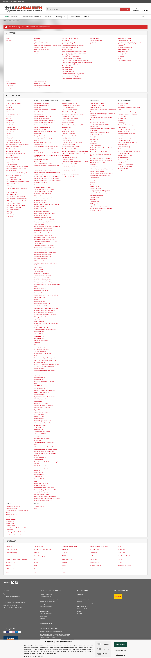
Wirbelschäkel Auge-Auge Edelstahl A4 (44, 487)
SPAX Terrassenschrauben (69, 157)
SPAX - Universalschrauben (13, 103)
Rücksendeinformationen (46, 606)
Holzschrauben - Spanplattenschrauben (45, 131)
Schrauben (37, 140)
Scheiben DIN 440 (39, 336)
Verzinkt (36, 445)
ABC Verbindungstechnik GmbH (99, 546)
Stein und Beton (94, 186)
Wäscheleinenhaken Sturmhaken (43, 500)
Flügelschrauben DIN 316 (40, 183)
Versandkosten (43, 616)
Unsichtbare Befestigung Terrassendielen (17, 166)
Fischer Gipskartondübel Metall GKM (44, 123)
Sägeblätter (93, 199)
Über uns (79, 611)
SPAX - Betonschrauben (12, 184)
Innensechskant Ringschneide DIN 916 (44, 189)
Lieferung (42, 604)
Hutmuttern (37, 299)
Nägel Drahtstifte (39, 416)
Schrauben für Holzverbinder (42, 233)
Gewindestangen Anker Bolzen (42, 421)
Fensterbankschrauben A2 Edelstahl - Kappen (46, 176)
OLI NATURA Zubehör (68, 120)
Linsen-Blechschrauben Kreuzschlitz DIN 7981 (46, 153)
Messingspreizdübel (39, 394)
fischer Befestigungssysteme (42, 556)
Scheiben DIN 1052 (39, 332)
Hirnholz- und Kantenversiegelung (127, 114)
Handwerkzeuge (94, 167)
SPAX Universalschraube (40, 261)
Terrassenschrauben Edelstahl (42, 276)
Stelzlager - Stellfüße (68, 123)
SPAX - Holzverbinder (11, 192)
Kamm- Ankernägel (39, 414)
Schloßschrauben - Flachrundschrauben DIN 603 (47, 226)
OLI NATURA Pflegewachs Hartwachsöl (73, 114)
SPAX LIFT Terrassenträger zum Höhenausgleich (75, 151)
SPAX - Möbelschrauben (12, 129)
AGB (41, 621)
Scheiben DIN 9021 (39, 338)
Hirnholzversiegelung (68, 176)
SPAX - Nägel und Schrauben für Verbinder (17, 201)
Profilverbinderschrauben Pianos (43, 230)
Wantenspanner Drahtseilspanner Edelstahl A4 (47, 498)
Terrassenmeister (67, 569)
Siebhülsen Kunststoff (124, 160)
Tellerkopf (8, 112)
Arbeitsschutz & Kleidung (13, 506)
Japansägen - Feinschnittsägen (98, 206)
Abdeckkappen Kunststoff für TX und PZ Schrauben (45, 454)
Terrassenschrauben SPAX (69, 164)
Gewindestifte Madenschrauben (43, 187)
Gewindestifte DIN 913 (40, 200)
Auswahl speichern (120, 650)
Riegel (35, 356)
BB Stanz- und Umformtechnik (42, 549)
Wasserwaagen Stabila (96, 195)
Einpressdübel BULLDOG (40, 388)
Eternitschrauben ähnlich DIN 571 (43, 163)
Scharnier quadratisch (40, 347)
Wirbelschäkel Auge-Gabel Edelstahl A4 (45, 490)
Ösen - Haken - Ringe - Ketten (42, 468)
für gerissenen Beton (39, 427)
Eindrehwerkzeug (38, 271)
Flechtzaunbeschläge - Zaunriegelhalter (45, 358)
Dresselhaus (93, 552)
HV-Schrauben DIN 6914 (40, 207)
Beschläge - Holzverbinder (41, 340)
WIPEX (63, 572)
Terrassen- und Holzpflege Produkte (72, 142)
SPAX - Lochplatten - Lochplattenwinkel (16, 198)
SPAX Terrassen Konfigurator (83, 609)
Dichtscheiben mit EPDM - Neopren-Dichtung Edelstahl (46, 324)
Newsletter (79, 613)
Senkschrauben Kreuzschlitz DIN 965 (44, 248)
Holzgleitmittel (122, 118)
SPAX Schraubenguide (82, 606)
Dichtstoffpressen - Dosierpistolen (99, 152)
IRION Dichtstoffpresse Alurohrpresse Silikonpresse (100, 155)
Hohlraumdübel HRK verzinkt (42, 392)
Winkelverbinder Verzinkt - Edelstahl (44, 381)
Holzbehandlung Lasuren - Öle (126, 129)
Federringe (37, 319)
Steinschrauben (38, 267)
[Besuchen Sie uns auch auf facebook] (12, 582)
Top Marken (79, 601)
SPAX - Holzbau (10, 131)
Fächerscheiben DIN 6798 (41, 327)
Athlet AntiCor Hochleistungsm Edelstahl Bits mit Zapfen (102, 114)
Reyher (64, 565)
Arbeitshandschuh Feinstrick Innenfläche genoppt (17, 511)
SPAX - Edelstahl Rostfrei (12, 114)
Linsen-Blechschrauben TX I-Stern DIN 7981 (46, 147)
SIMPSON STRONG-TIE (124, 565)
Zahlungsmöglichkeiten (46, 613)
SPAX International (11, 569)
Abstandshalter (10, 162)
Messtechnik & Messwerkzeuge (99, 193)
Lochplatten (37, 375)
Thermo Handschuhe (11, 515)
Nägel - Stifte (37, 410)
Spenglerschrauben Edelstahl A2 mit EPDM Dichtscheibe (45, 264)
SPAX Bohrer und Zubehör (69, 149)
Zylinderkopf (9, 138)
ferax (7, 556)
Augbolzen (37, 470)
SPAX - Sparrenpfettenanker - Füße (15, 205)
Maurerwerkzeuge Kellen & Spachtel (100, 175)
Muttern (36, 286)
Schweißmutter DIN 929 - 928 (42, 304)
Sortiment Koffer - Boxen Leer (42, 407)
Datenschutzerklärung (45, 596)
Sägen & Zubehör (95, 197)
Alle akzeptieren (120, 644)
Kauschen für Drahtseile (40, 479)
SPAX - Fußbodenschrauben (13, 179)
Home (4, 20)
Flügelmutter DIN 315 (39, 297)
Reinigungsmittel (122, 162)
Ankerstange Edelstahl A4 (41, 434)
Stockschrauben (38, 269)
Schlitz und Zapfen (39, 196)
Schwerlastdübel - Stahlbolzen (42, 438)
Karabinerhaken (38, 477)
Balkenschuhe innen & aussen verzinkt (44, 370)
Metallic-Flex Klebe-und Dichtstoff (127, 142)
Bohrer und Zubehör (11, 164)
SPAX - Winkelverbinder (12, 209)
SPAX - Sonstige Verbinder (13, 203)
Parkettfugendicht (123, 127)
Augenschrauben (38, 472)
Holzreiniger (121, 123)
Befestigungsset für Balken (13, 140)
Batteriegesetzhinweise (46, 623)
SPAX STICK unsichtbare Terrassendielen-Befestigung (73, 154)
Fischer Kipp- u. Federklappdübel (43, 125)
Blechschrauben (38, 144)
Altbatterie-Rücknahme (46, 594)
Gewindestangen (38, 429)
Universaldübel (38, 401)
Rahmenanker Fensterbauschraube (15, 153)
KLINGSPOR (93, 559)
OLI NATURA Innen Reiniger (69, 112)
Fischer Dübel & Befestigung (41, 103)
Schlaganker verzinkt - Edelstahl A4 (44, 442)
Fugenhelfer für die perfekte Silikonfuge (129, 107)
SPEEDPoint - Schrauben (41, 258)
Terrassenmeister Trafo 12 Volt (70, 136)
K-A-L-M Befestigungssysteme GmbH (16, 559)
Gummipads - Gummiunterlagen (71, 105)
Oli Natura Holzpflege (68, 107)
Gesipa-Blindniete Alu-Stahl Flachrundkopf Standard (45, 462)
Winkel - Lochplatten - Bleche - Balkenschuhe (46, 364)
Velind (119, 569)
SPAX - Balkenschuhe (11, 194)
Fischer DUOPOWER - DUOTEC (42, 116)
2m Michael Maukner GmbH (69, 546)
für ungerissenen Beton (40, 425)
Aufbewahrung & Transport (97, 103)
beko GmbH (65, 549)
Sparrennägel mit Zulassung (41, 412)
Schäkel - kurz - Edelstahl (41, 483)
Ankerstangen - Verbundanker (42, 431)
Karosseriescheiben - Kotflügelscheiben (45, 329)
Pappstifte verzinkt (39, 418)
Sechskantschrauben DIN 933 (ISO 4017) (45, 237)
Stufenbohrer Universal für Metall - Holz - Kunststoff (101, 148)
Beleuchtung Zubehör (68, 131)
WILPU (35, 572)
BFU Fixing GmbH (95, 549)
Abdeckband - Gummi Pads (13, 160)
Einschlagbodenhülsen (40, 351)
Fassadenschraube (11, 125)
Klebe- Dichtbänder (123, 131)
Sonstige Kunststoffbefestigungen (43, 138)
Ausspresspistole (123, 157)
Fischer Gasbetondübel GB (41, 118)
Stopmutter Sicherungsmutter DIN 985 (44, 310)
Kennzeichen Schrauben (40, 215)
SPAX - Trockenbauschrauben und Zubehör (17, 181)
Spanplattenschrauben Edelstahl (43, 254)
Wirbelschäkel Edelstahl (40, 485)
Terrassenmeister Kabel (68, 133)
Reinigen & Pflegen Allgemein (14, 534)
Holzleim (120, 120)
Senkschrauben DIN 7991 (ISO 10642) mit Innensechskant (45, 242)
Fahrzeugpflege (10, 523)
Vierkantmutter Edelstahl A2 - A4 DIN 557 (45, 314)
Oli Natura (8, 565)
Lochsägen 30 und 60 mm (69, 138)
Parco (35, 565)
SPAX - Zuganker (10, 212)
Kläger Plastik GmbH (67, 559)
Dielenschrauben (38, 161)
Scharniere (37, 342)
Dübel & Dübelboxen (39, 386)
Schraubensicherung (124, 147)
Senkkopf (8, 105)
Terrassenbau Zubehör (12, 157)
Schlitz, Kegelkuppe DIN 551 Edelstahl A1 (45, 198)
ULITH (91, 569)
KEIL (35, 559)
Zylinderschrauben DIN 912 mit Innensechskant (47, 284)
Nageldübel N (37, 133)
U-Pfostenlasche (38, 379)
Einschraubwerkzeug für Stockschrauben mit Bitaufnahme (102, 129)
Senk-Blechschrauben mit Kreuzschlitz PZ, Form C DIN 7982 (47, 156)
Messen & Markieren (95, 188)
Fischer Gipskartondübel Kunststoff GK (44, 120)
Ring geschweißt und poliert (41, 494)
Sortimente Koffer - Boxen (41, 403)
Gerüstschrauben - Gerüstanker (43, 185)
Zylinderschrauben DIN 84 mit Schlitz (44, 282)
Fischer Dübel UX (38, 114)
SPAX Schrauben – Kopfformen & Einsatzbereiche (88, 604)
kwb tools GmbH (10, 562)
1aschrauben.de (38, 546)
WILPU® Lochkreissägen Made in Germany (101, 208)
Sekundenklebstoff (123, 153)
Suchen (125, 9)
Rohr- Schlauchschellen (40, 466)
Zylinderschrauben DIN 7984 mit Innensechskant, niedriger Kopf (43, 279)
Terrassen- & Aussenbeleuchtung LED (72, 125)
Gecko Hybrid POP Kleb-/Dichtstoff (127, 138)
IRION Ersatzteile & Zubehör (97, 162)
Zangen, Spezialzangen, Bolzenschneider (101, 173)
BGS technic (121, 549)
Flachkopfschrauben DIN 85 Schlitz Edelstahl (46, 178)
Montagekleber (122, 144)
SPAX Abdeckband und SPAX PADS (71, 147)
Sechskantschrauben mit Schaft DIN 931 (45, 239)
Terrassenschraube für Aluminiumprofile (17, 173)
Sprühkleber (121, 149)
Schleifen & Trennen (95, 210)
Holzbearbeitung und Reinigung (127, 112)
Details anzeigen (120, 655)
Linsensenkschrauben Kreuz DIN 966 (44, 220)
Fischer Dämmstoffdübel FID (41, 105)
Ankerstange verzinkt (40, 436)
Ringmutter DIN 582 (39, 301)
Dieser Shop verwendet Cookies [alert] (58, 642)
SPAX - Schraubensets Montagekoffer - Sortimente (17, 189)
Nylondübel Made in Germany (42, 399)
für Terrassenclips (11, 177)
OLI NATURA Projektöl (68, 116)
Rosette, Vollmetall (39, 321)
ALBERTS (120, 546)
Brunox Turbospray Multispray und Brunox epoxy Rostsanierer (19, 528)
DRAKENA (64, 552)
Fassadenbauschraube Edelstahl (43, 168)
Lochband (36, 373)
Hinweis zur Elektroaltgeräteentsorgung (49, 599)
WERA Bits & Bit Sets (96, 135)
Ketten (35, 481)
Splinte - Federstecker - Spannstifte (44, 447)
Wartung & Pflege (10, 525)
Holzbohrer (93, 141)
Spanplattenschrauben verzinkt (42, 256)
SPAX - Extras (9, 216)
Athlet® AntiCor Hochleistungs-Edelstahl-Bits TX (103, 110)
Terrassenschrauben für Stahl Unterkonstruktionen (70, 171)
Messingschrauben (39, 224)
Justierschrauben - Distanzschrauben (44, 213)
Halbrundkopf (9, 107)
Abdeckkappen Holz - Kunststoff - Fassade (45, 449)
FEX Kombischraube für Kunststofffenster (17, 144)
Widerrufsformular (44, 611)
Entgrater (93, 164)
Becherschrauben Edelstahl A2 (42, 142)
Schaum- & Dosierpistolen (125, 164)
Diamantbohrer (94, 139)
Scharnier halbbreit (39, 345)
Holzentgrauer (122, 116)
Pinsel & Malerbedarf (11, 519)
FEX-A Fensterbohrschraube (13, 147)
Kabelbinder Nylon (11, 517)
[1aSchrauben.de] (23, 9)
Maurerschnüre (94, 177)
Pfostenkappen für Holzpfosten (42, 353)
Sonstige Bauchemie (39, 136)
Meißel (92, 184)
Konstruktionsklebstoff (124, 140)
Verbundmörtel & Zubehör (125, 155)
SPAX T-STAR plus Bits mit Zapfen (99, 132)
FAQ (78, 596)
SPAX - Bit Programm (11, 214)
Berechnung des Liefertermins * (47, 601)
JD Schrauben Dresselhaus (41, 211)
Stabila (36, 569)
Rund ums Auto (10, 521)
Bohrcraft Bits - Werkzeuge (97, 122)
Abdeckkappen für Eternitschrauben (44, 451)
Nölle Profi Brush (94, 562)
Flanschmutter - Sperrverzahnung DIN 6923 (46, 295)
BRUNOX (36, 552)
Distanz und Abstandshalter (69, 103)
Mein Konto (21, 1)
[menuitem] (11, 17)
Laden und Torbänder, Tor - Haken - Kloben (45, 360)
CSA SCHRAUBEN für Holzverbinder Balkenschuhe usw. (44, 367)
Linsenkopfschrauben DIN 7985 (42, 217)
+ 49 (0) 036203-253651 (10, 594)
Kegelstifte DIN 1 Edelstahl (41, 202)
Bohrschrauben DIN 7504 (41, 159)
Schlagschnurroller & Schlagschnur (100, 191)
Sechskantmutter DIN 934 (41, 306)
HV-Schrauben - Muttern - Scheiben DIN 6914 (46, 204)
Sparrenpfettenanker (40, 377)
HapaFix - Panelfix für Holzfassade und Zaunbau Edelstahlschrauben (47, 173)
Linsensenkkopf (10, 109)
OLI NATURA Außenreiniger (69, 109)
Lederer (36, 562)
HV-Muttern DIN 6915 (40, 288)
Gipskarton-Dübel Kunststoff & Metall (44, 390)
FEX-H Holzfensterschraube (13, 149)
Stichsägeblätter (94, 204)
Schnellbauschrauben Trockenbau (43, 228)
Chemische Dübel (123, 103)
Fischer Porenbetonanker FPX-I (42, 127)
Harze (119, 109)
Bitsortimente (94, 120)
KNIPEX (120, 559)
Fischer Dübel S (38, 107)
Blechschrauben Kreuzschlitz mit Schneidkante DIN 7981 (47, 150)
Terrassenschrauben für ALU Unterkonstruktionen (70, 167)
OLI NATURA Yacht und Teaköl (70, 118)
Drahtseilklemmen (39, 474)
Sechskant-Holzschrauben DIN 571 (43, 235)
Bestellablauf (80, 594)
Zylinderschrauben (39, 506)
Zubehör (92, 182)
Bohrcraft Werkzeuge (11, 552)
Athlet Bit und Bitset (95, 107)
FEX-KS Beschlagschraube (13, 151)
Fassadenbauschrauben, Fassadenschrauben (46, 165)
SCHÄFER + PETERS (95, 565)
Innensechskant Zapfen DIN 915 (42, 193)
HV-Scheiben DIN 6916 (40, 209)
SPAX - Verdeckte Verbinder (13, 207)
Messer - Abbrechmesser (97, 171)
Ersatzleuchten (66, 140)
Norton (120, 562)
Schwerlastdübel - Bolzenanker (42, 423)
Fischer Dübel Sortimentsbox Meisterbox (45, 109)
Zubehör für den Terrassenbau (70, 174)
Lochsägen (93, 180)
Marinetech (65, 562)
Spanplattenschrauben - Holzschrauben (45, 252)
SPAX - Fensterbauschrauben (14, 142)
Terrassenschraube (11, 170)
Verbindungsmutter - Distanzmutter (43, 312)
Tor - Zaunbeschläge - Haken (42, 349)
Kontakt (15, 1)
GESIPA (64, 556)
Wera (7, 572)
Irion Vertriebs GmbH (124, 556)
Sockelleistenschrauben (40, 250)
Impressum (42, 618)
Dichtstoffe (121, 105)
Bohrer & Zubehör (95, 137)
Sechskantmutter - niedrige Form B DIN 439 (46, 308)
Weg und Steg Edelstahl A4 (13, 175)
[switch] (99, 644)
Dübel (35, 383)
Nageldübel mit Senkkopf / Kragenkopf (44, 397)
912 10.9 (36, 508)
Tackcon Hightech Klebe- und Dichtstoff (129, 151)
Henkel (92, 556)
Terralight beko (66, 129)
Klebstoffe (121, 136)
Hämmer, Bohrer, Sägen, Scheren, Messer (101, 169)
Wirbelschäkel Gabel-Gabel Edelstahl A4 (45, 492)
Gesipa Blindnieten (39, 459)
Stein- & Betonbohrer (96, 145)
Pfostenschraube (10, 127)
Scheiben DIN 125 (38, 334)
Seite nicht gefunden (14, 20)
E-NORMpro (121, 552)
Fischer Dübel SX (38, 112)
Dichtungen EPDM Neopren (41, 273)
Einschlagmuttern (39, 293)
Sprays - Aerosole (123, 168)
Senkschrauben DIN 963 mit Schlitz (43, 245)
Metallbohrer (93, 143)
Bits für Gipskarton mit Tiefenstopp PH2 (101, 117)
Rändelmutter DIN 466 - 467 (41, 290)
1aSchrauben (9, 546)
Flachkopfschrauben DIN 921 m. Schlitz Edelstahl (47, 180)
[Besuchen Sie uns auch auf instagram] (16, 582)
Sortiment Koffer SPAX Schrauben (43, 405)
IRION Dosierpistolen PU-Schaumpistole (101, 158)
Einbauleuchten (66, 127)
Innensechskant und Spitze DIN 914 (43, 191)
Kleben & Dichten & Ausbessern (127, 133)
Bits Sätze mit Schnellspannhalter (99, 124)
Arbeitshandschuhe (11, 508)
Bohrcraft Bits (94, 126)
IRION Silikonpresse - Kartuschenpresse (101, 160)
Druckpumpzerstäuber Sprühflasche (16, 532)
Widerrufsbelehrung (45, 609)
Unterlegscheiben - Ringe (41, 317)
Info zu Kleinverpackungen (83, 599)
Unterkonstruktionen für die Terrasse (16, 168)
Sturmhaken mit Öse (39, 362)
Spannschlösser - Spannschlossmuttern (45, 496)
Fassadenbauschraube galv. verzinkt (44, 170)
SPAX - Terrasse (10, 155)
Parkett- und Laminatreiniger (126, 125)
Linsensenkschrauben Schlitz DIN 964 (44, 222)
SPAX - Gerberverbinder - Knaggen (15, 196)
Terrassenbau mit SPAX (68, 144)
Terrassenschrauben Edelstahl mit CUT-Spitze (75, 161)
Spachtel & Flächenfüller (125, 166)
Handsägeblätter (94, 201)
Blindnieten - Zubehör (40, 457)
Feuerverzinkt (37, 440)
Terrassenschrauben (67, 159)
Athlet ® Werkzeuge (11, 549)
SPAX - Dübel (9, 186)
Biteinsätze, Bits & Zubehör (97, 105)
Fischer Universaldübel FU (41, 129)
